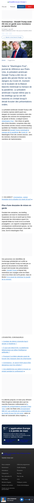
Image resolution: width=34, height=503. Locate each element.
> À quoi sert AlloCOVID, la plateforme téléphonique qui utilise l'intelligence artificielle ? (15, 350)
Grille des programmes (23, 464)
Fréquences (5, 473)
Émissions (21, 6)
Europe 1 (6, 29)
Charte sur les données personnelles (8, 488)
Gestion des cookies (7, 485)
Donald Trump (11, 270)
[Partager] (3, 33)
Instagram (6, 461)
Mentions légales (6, 482)
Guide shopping (21, 467)
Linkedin (18, 461)
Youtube (12, 461)
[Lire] (22, 500)
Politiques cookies (22, 482)
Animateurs (5, 470)
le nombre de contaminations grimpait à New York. (16, 406)
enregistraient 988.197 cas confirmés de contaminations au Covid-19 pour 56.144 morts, (16, 411)
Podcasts (12, 6)
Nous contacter (6, 464)
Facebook (9, 461)
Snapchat (15, 461)
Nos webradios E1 (7, 476)
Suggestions (11, 60)
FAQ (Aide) (5, 479)
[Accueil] (17, 2)
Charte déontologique (23, 485)
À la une (4, 6)
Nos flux (19, 473)
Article (3, 60)
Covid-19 (24, 132)
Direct (29, 6)
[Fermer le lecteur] (32, 499)
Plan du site (20, 476)
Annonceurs (5, 467)
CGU (18, 479)
